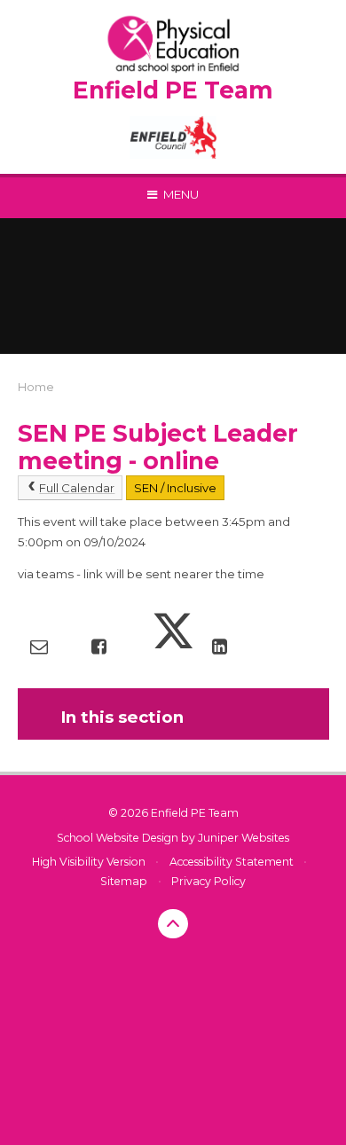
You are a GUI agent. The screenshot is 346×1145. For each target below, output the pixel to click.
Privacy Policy (208, 881)
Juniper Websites (243, 837)
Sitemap (123, 881)
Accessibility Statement (231, 861)
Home (36, 387)
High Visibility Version (88, 861)
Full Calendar (76, 488)
